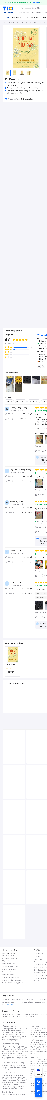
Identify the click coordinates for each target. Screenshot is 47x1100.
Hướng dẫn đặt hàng (8, 963)
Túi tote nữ (42, 1085)
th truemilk (24, 1014)
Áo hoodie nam (39, 1046)
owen (37, 1014)
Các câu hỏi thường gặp (9, 958)
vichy (22, 1016)
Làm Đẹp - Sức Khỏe (10, 1073)
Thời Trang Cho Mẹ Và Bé (10, 1029)
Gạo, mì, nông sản (12, 1051)
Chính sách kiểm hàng (9, 969)
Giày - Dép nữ (36, 1057)
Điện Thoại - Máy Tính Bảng (13, 1063)
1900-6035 (11, 953)
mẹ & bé (39, 12)
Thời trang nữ (35, 1026)
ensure (42, 1014)
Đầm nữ (37, 1029)
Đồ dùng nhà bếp (7, 1094)
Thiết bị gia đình (19, 1094)
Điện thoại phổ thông (12, 1067)
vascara (4, 1014)
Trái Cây (4, 1046)
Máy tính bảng (10, 1069)
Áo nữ (32, 1029)
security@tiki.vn (18, 983)
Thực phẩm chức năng (12, 1077)
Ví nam (32, 1092)
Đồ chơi (22, 1029)
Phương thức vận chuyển (10, 966)
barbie (31, 1014)
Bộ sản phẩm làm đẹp (14, 1087)
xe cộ (33, 12)
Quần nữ (44, 1029)
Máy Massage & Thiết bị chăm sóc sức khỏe (15, 1080)
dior (9, 1014)
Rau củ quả (9, 1048)
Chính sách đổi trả (7, 972)
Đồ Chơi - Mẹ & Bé (9, 1026)
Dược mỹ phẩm (20, 1088)
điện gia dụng (24, 12)
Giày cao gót (34, 1060)
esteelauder (16, 1014)
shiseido (5, 1016)
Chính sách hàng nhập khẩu (11, 977)
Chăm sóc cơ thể (11, 1079)
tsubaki (31, 1016)
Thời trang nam (36, 1040)
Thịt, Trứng (12, 1046)
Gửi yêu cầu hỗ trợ (7, 961)
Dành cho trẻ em (11, 1055)
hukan (18, 1016)
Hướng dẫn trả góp (8, 974)
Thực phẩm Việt (19, 1048)
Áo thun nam (34, 1042)
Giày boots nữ (38, 1063)
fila (27, 1016)
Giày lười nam (34, 1072)
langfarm (12, 1016)
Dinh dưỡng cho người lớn (13, 1036)
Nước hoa (9, 1086)
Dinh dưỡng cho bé (12, 1034)
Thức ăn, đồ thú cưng (12, 1057)
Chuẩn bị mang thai (12, 1040)
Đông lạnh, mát (16, 1050)
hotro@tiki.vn (18, 980)
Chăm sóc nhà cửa (14, 1059)
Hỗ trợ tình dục (18, 1086)
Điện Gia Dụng (7, 1092)
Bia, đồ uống (9, 1053)
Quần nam (43, 1042)
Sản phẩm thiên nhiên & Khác (13, 1081)
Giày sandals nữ (42, 1061)
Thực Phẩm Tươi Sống (10, 1044)
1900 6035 (10, 1005)
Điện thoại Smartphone (9, 1065)
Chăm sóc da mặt (7, 1075)
